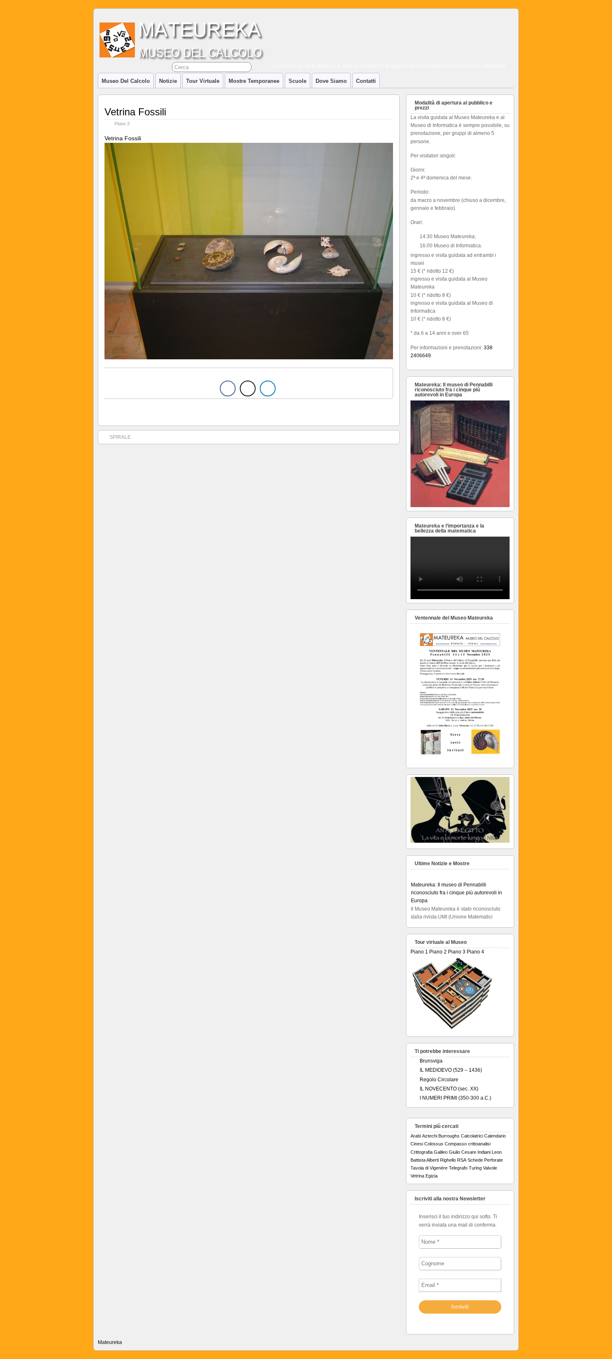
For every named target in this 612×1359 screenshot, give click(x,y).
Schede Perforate (485, 1159)
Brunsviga (431, 1061)
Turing (475, 1167)
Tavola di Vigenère (429, 1167)
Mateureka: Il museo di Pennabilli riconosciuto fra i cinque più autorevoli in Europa (456, 885)
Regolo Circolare (439, 1080)
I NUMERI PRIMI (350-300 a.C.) (455, 1098)
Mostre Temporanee (254, 81)
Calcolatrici (472, 1135)
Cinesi (416, 1143)
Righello (448, 1159)
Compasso (456, 1143)
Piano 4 (475, 952)
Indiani (484, 1152)
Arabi (415, 1135)
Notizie (168, 81)
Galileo (441, 1152)
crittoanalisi (479, 1143)
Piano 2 (438, 952)
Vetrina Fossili (135, 111)
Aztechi (429, 1135)
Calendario (495, 1135)
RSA (461, 1159)
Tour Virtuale (202, 81)
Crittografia (421, 1152)
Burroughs (449, 1135)
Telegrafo (458, 1167)
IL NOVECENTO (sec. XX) (449, 1089)
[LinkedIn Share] (268, 388)
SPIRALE (120, 437)
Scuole (297, 81)
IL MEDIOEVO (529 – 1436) (451, 1070)
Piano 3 (121, 123)
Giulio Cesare (462, 1152)
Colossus (433, 1143)
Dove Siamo (331, 81)
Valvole (490, 1167)
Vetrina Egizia (424, 1175)
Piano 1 (419, 952)
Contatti (366, 81)
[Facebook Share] (228, 388)
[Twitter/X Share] (248, 388)
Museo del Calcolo (126, 81)
